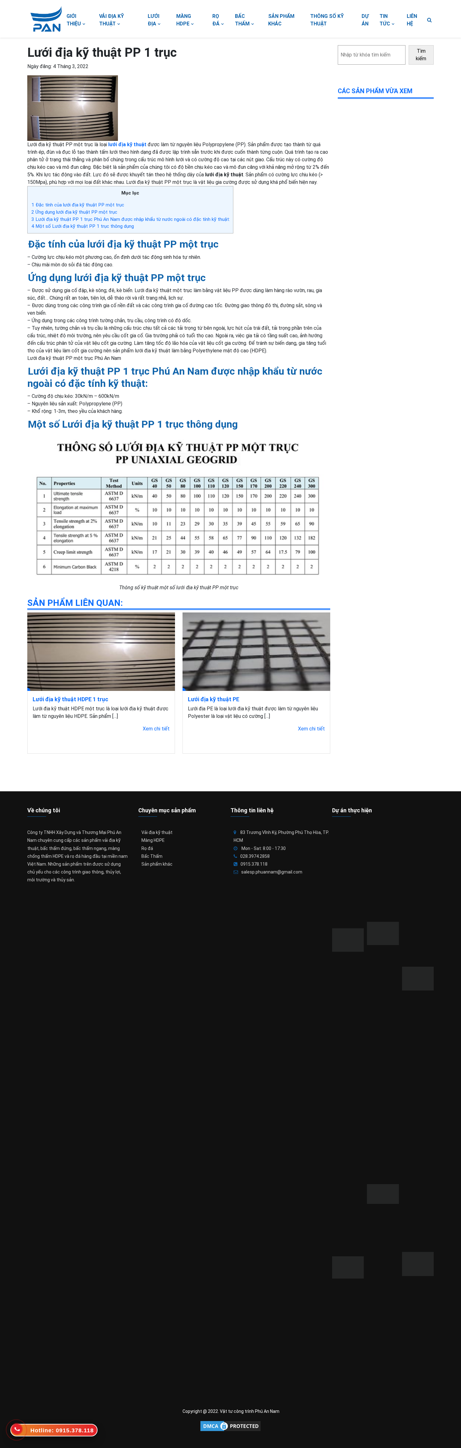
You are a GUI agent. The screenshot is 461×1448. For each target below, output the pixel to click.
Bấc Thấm (151, 856)
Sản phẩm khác (156, 864)
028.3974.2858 (255, 856)
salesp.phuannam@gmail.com (271, 871)
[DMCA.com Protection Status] (230, 1426)
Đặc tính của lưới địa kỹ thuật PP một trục (77, 205)
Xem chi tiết (156, 729)
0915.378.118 (254, 864)
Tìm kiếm (421, 54)
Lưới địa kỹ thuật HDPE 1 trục (70, 699)
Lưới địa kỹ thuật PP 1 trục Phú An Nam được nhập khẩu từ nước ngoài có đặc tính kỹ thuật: (130, 219)
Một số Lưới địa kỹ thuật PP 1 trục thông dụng (82, 226)
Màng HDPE (153, 840)
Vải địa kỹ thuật (156, 832)
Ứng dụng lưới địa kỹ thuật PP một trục (74, 212)
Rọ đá (147, 848)
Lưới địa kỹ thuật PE (213, 699)
